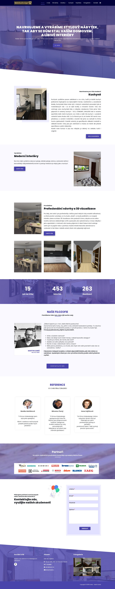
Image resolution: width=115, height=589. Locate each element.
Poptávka (78, 3)
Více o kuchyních (93, 136)
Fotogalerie (87, 3)
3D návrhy (55, 3)
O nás (48, 3)
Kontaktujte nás (58, 366)
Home (42, 3)
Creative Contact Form (85, 532)
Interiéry (62, 3)
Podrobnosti (18, 258)
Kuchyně (71, 3)
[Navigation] (100, 3)
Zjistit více (19, 169)
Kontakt (95, 3)
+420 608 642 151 (49, 567)
